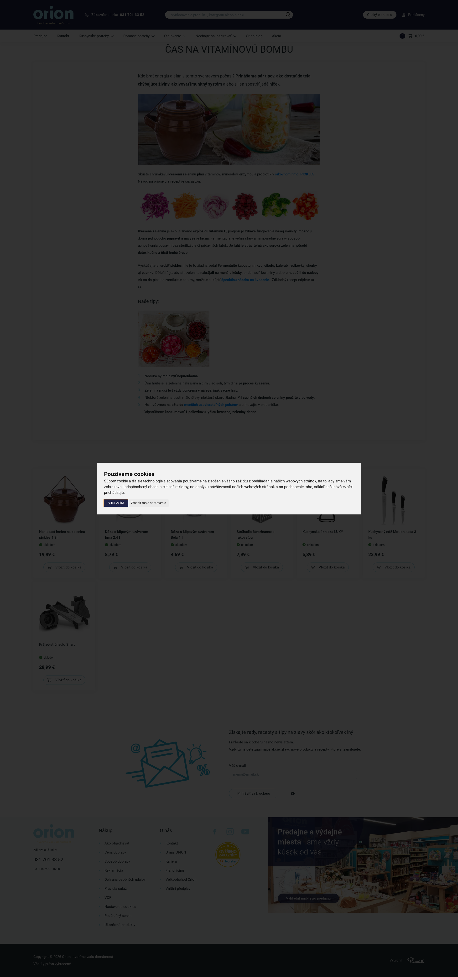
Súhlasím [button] (116, 503)
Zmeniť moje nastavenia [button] (148, 503)
